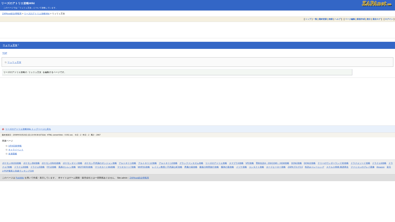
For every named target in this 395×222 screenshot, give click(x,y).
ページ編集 (350, 19)
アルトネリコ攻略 (127, 163)
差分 (369, 19)
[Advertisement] (197, 30)
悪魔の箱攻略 (190, 167)
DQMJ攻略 (296, 163)
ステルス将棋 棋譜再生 (337, 167)
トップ (308, 19)
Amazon (380, 167)
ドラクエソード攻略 (360, 163)
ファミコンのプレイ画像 (362, 167)
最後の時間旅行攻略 (209, 167)
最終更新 (323, 19)
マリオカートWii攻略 (105, 167)
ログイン (389, 19)
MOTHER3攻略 (85, 167)
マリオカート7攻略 (126, 167)
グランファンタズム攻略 (191, 163)
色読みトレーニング (314, 167)
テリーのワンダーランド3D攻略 (333, 163)
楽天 (389, 167)
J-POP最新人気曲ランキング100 (18, 171)
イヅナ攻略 (241, 167)
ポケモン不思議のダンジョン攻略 (100, 163)
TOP (4, 53)
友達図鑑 (12, 153)
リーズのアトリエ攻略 (216, 163)
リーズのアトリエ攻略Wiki (18, 3)
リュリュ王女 (10, 45)
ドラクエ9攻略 (37, 167)
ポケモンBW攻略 (31, 163)
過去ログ (377, 19)
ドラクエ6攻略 (379, 163)
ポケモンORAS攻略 (51, 163)
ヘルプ (338, 19)
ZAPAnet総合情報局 (11, 13)
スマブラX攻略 (236, 163)
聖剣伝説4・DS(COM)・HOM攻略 (272, 163)
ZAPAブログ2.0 (295, 167)
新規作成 (361, 19)
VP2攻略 (249, 163)
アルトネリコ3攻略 (168, 163)
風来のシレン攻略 (67, 167)
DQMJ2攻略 (310, 163)
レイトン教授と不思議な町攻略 (167, 167)
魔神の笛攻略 (227, 167)
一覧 (315, 19)
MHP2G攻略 (144, 167)
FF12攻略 (51, 167)
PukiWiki (20, 178)
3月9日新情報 (15, 146)
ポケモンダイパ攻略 (72, 163)
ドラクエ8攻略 (21, 167)
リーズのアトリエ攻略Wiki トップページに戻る (28, 129)
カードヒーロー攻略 (276, 167)
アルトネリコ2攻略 (147, 163)
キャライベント (15, 149)
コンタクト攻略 (256, 167)
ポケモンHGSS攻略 (11, 163)
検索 (331, 19)
